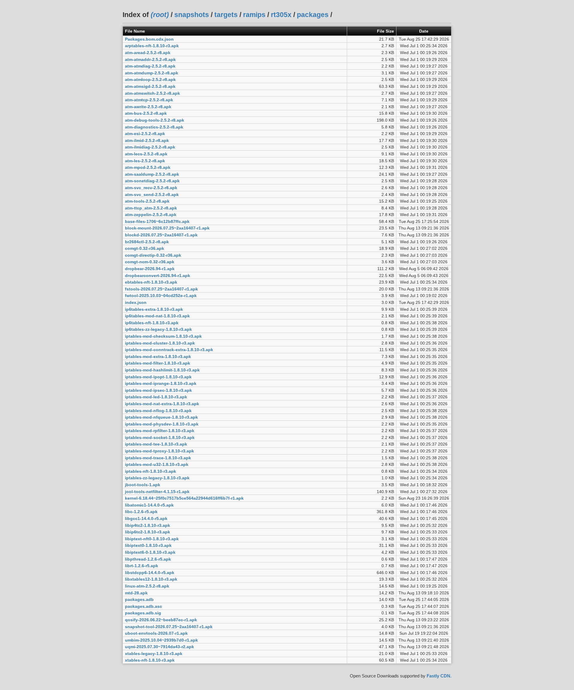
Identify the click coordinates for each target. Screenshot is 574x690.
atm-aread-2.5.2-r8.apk (147, 52)
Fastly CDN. (439, 675)
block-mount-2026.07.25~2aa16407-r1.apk (167, 228)
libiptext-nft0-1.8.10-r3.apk (152, 538)
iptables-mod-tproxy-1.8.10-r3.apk (159, 451)
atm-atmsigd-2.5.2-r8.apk (150, 86)
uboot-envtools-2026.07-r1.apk (156, 633)
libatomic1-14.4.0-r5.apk (149, 505)
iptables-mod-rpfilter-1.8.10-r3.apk (159, 430)
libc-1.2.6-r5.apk (141, 511)
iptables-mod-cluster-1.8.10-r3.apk (160, 343)
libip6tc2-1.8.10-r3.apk (147, 532)
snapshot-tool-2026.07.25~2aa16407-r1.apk (169, 626)
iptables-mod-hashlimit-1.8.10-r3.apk (162, 370)
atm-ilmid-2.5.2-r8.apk (147, 140)
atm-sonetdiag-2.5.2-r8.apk (152, 180)
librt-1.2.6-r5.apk (141, 565)
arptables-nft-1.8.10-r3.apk (152, 45)
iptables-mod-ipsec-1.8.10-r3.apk (158, 390)
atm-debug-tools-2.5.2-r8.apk (154, 120)
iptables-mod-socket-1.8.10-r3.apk (160, 437)
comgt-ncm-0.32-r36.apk (149, 261)
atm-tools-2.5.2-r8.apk (147, 201)
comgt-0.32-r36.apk (144, 248)
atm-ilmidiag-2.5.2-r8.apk (150, 147)
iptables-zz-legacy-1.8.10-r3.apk (157, 477)
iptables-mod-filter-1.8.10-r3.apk (157, 363)
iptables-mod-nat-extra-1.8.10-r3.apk (162, 403)
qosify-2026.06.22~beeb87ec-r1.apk (161, 619)
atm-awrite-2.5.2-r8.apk (148, 106)
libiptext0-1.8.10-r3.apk (148, 545)
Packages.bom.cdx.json (149, 39)
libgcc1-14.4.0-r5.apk (146, 518)
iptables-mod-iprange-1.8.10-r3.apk (160, 383)
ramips (254, 15)
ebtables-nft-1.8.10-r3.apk (151, 282)
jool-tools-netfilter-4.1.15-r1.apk (157, 491)
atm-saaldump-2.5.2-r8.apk (152, 174)
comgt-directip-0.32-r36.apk (153, 255)
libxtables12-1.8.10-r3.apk (151, 579)
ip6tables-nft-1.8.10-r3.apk (151, 322)
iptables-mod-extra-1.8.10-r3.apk (158, 356)
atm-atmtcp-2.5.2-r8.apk (149, 99)
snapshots (191, 15)
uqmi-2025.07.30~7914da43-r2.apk (159, 646)
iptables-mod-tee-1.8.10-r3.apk (156, 444)
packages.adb (139, 599)
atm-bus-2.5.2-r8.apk (146, 113)
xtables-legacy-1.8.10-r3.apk (153, 653)
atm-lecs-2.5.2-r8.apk (146, 154)
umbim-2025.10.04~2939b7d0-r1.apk (161, 640)
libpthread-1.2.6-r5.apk (148, 559)
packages (313, 15)
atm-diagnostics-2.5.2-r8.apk (154, 127)
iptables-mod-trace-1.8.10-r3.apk (158, 457)
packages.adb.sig (143, 613)
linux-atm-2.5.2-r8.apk (147, 586)
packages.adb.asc (143, 606)
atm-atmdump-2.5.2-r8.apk (151, 73)
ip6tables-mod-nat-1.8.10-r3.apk (157, 315)
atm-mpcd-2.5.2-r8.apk (147, 167)
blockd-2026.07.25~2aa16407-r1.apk (161, 234)
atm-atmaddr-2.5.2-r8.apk (150, 59)
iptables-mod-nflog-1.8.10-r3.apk (158, 410)
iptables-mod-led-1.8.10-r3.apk (156, 396)
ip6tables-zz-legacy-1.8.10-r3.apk (158, 329)
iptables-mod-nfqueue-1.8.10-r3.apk (161, 417)
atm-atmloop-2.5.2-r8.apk (150, 79)
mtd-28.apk (136, 592)
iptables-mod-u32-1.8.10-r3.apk (156, 464)
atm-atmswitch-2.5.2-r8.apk (152, 93)
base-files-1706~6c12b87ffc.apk (157, 221)
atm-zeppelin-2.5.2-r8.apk (150, 214)
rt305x (281, 15)
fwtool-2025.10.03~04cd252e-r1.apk (161, 295)
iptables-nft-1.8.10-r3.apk (150, 471)
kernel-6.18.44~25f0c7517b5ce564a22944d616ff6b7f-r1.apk (184, 498)
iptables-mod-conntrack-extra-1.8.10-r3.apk (169, 349)
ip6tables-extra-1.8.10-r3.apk (154, 309)
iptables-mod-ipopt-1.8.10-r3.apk (158, 376)
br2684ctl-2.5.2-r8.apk (147, 241)
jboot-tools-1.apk (142, 484)
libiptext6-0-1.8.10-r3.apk (150, 552)
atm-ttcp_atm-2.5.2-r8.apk (151, 208)
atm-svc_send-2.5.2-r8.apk (152, 194)
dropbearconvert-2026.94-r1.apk (157, 275)
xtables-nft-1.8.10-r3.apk (150, 660)
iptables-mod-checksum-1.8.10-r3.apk (163, 336)
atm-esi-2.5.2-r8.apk (145, 133)
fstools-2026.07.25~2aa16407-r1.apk (161, 289)
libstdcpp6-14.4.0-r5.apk (149, 572)
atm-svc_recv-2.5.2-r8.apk (151, 187)
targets (226, 15)
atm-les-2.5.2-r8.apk (145, 160)
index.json (135, 302)
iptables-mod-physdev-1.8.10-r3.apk (162, 424)
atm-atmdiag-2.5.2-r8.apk (150, 66)
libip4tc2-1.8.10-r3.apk (147, 525)
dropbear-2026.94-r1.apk (150, 268)
